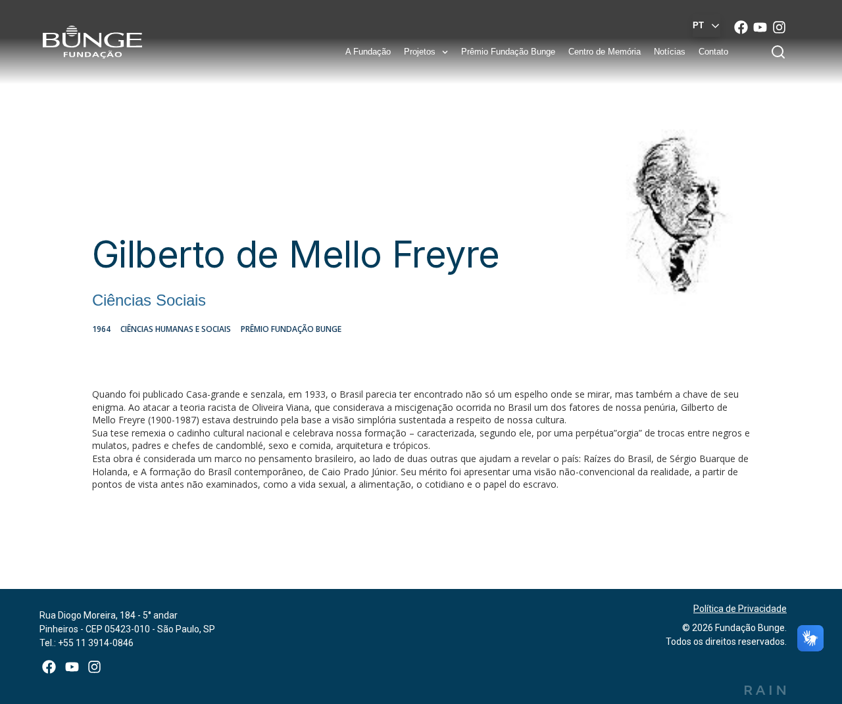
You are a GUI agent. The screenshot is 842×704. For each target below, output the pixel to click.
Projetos (419, 52)
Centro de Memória (604, 52)
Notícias (669, 52)
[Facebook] (741, 26)
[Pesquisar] (781, 52)
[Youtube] (760, 26)
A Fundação (368, 52)
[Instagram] (779, 26)
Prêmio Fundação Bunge (508, 52)
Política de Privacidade (740, 608)
